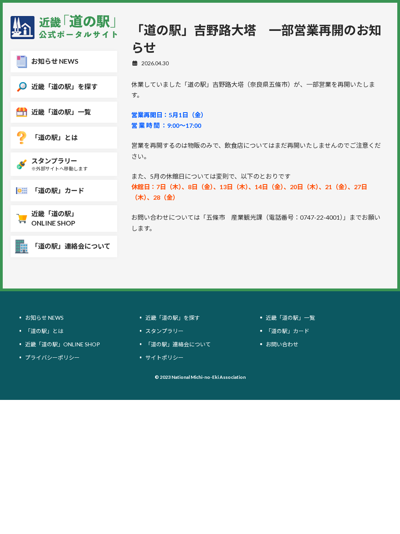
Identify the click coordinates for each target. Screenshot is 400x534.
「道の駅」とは (44, 331)
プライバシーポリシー (52, 357)
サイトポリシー (164, 357)
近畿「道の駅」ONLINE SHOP (62, 344)
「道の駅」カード (287, 331)
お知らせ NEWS (44, 317)
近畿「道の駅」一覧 (290, 317)
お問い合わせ (282, 344)
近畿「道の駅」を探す (172, 317)
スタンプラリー (164, 331)
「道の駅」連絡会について (178, 344)
